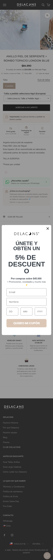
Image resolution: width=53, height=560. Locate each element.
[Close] (47, 228)
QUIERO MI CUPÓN (26, 323)
